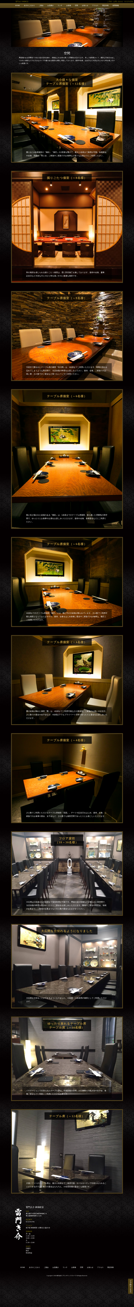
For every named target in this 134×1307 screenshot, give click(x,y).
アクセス (95, 5)
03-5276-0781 (30, 1222)
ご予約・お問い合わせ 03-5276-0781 (120, 1)
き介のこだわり (29, 5)
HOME (17, 5)
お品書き (50, 5)
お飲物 (68, 5)
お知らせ (85, 5)
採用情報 (116, 5)
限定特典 (105, 5)
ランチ (60, 5)
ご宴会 (41, 5)
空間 (76, 5)
